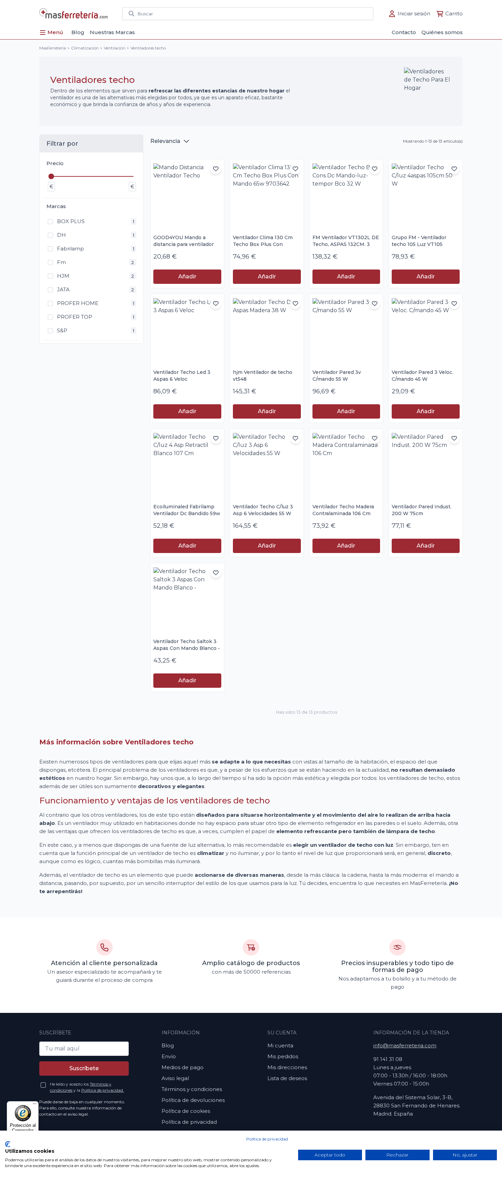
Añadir (187, 276)
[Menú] (34, 1105)
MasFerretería (52, 47)
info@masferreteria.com (404, 1045)
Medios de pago (183, 1067)
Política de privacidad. (102, 1090)
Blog (168, 1045)
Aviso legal (175, 1078)
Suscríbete (84, 1068)
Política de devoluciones (193, 1100)
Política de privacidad (267, 1138)
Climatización (85, 47)
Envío (169, 1056)
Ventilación (114, 47)
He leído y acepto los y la (87, 1087)
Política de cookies (186, 1111)
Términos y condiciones (192, 1089)
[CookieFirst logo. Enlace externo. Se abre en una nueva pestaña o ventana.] (7, 1144)
